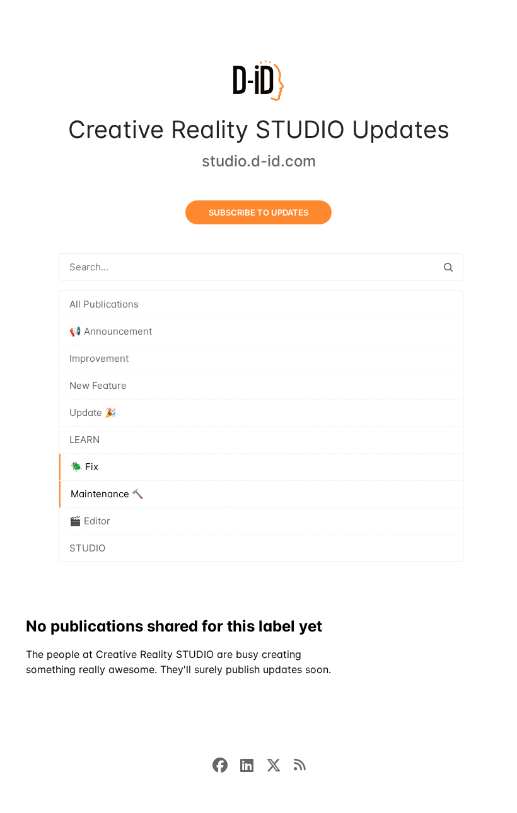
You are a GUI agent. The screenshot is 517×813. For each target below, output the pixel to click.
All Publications (104, 304)
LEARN (84, 440)
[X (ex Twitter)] (280, 764)
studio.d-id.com (259, 161)
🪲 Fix (84, 467)
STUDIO (87, 548)
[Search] (448, 267)
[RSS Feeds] (299, 764)
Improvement (99, 358)
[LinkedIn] (253, 764)
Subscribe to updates (258, 212)
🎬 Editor (89, 521)
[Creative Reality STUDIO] (258, 83)
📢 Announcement (110, 331)
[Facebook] (226, 764)
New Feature (98, 385)
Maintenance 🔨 (107, 494)
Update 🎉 (93, 412)
